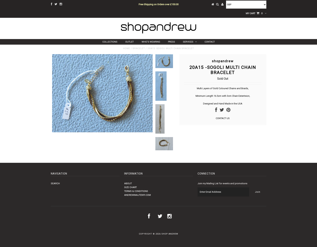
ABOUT (128, 183)
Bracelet (139, 48)
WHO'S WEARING (151, 41)
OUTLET (129, 41)
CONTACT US (223, 118)
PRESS (171, 41)
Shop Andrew (169, 234)
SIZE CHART (130, 187)
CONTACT (210, 41)
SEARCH (55, 183)
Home (126, 48)
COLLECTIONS (109, 41)
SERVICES (188, 41)
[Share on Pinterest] (228, 110)
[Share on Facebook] (216, 110)
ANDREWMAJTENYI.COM (137, 195)
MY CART (254, 13)
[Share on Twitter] (222, 110)
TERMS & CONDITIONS (136, 191)
